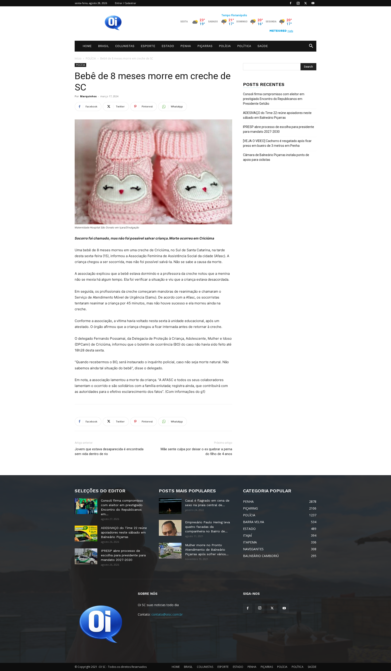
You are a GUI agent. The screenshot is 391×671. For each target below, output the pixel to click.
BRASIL (103, 46)
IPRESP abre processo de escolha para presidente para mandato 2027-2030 (278, 129)
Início (78, 58)
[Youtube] (313, 3)
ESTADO (168, 46)
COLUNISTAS (124, 46)
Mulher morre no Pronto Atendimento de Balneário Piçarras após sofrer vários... (207, 549)
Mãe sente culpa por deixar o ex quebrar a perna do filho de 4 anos (196, 451)
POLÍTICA (244, 46)
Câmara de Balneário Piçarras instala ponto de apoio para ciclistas (276, 157)
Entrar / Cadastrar (125, 3)
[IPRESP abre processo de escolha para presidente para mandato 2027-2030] (86, 556)
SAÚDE (262, 46)
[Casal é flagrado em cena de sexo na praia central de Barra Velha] (170, 506)
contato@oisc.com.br (167, 614)
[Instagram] (298, 3)
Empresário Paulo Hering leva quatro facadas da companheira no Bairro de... (207, 526)
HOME (87, 46)
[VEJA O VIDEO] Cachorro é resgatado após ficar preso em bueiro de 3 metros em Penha (277, 143)
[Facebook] (290, 3)
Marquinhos (88, 96)
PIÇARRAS (204, 46)
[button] (310, 46)
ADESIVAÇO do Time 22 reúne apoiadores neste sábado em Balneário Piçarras (277, 115)
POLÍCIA (225, 46)
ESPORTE (148, 46)
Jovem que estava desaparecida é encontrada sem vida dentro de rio (109, 451)
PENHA (185, 46)
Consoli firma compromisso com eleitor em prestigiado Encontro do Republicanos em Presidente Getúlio (273, 98)
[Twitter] (305, 3)
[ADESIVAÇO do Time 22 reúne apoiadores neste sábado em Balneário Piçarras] (86, 533)
